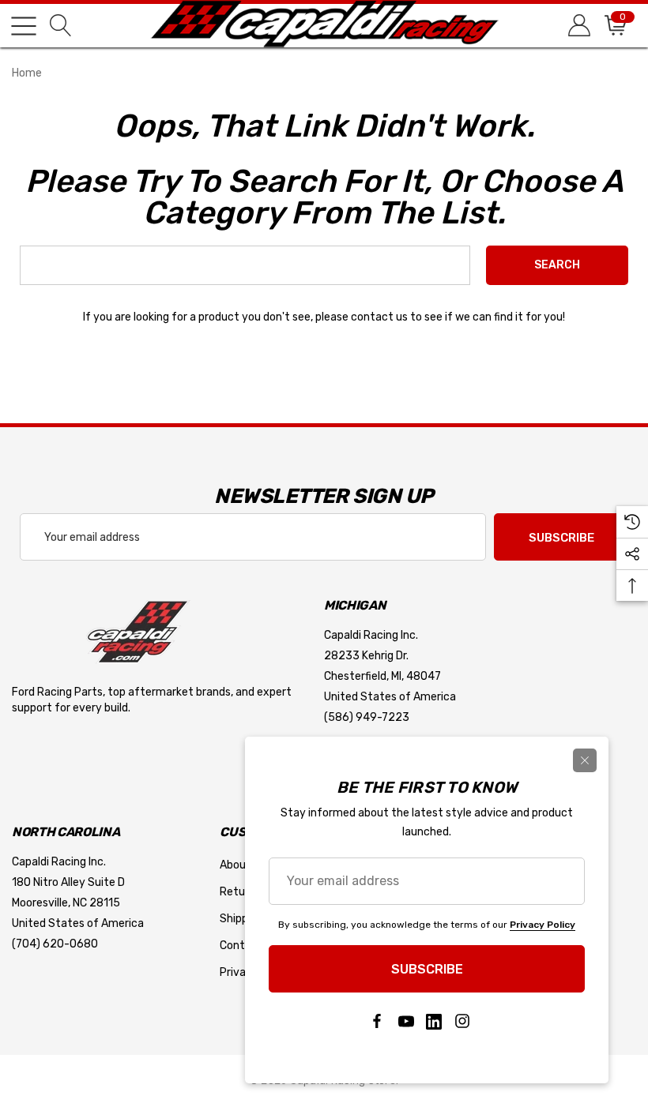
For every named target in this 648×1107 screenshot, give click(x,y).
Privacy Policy (542, 924)
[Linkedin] (434, 1022)
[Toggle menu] (23, 26)
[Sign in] (578, 25)
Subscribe (561, 538)
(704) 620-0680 (55, 944)
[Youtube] (405, 1022)
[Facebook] (377, 1022)
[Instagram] (462, 1022)
